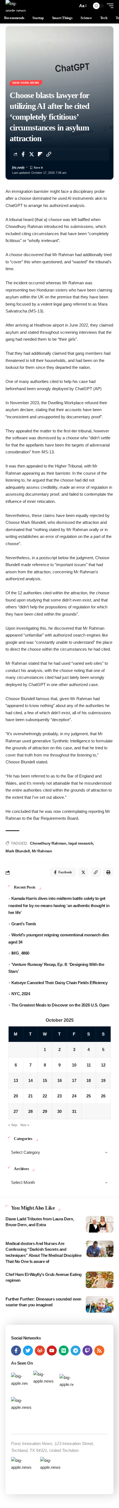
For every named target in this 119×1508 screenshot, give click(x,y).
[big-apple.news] (16, 6)
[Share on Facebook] (23, 154)
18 (88, 1080)
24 (74, 1096)
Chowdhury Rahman (48, 843)
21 (30, 1096)
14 (30, 1080)
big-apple (18, 167)
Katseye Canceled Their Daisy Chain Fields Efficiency (59, 982)
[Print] (108, 872)
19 (103, 1080)
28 (30, 1111)
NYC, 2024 (20, 993)
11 (89, 1065)
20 (16, 1096)
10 (74, 1065)
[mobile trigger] (108, 6)
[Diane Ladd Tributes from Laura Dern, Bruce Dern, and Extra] (99, 1224)
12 (103, 1065)
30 (59, 1111)
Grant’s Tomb (23, 923)
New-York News (25, 82)
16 (59, 1080)
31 (74, 1111)
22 (45, 1096)
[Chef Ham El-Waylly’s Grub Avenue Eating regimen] (99, 1279)
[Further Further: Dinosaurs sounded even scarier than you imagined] (99, 1304)
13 (16, 1080)
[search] (72, 6)
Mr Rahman (42, 851)
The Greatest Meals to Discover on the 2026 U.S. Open (60, 1005)
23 (59, 1096)
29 (45, 1111)
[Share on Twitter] (31, 154)
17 (74, 1080)
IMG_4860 (20, 953)
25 (88, 1096)
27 (16, 1111)
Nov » (24, 1125)
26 (103, 1096)
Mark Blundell (18, 851)
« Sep (12, 1125)
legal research (80, 843)
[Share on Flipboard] (40, 154)
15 (45, 1080)
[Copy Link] (49, 154)
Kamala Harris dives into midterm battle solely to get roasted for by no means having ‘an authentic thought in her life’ (58, 905)
